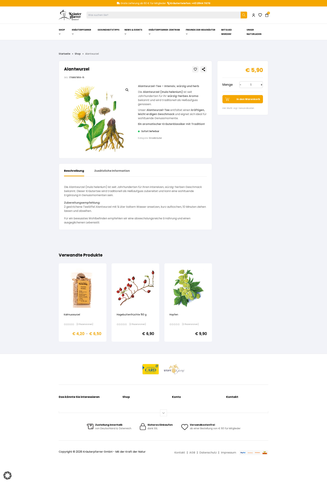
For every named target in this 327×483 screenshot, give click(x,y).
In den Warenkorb (248, 99)
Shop (78, 53)
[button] (127, 90)
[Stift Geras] (174, 369)
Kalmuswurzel (72, 314)
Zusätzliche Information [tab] (112, 171)
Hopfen (173, 314)
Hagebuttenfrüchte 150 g (131, 314)
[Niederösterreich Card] (151, 369)
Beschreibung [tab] (74, 171)
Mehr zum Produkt (82, 344)
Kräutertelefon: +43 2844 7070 (190, 3)
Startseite (64, 53)
